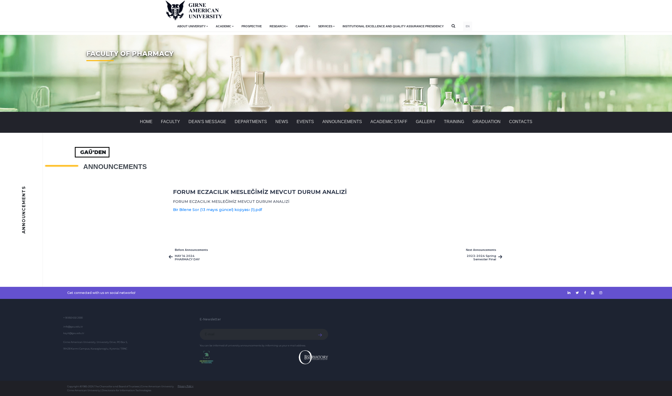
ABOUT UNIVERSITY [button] (191, 26)
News (281, 121)
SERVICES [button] (325, 26)
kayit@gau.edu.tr (73, 333)
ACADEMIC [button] (223, 26)
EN (468, 26)
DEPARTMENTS (251, 121)
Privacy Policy (185, 386)
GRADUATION (486, 121)
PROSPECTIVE (252, 26)
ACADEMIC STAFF (388, 121)
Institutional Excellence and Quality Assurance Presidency (393, 26)
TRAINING (454, 121)
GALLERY (425, 121)
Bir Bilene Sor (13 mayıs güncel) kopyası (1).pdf (217, 209)
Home (146, 121)
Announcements (342, 121)
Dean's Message (207, 121)
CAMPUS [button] (302, 26)
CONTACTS (520, 121)
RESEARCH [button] (278, 26)
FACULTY (170, 121)
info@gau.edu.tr (73, 326)
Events (305, 121)
